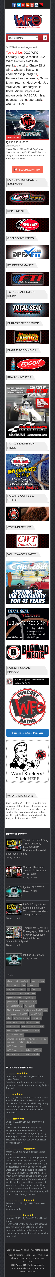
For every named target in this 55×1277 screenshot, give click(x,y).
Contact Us (43, 1255)
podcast (11, 99)
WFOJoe (19, 104)
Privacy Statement (15, 1255)
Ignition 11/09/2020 (17, 142)
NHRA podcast (33, 1022)
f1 (36, 74)
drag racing (33, 985)
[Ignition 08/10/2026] (14, 959)
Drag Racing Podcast (16, 989)
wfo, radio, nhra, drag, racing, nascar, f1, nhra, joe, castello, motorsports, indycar (26, 1040)
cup (42, 981)
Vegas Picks (12, 1035)
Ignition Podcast (14, 998)
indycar (27, 998)
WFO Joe (11, 1054)
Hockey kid (34, 82)
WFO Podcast (13, 137)
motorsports (14, 95)
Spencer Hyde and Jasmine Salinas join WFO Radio (34, 870)
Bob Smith (24, 981)
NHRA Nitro (36, 1018)
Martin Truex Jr (13, 1010)
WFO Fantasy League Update (19, 1050)
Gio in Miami (12, 993)
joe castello (12, 1002)
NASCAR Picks (36, 1014)
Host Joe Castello (27, 993)
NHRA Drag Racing (21, 1018)
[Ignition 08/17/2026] (14, 892)
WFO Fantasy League (16, 1046)
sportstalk (35, 99)
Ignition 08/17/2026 (33, 887)
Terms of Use (30, 1255)
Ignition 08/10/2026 (33, 955)
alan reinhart (12, 981)
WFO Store (27, 1261)
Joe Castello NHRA (28, 1002)
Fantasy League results (22, 78)
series (10, 1031)
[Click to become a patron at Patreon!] (27, 174)
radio (41, 1026)
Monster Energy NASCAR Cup (34, 1010)
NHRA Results (13, 1026)
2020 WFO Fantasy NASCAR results (26, 61)
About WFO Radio (19, 1258)
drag (30, 74)
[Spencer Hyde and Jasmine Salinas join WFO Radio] (14, 872)
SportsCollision (21, 1031)
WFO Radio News (36, 1258)
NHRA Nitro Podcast (15, 1022)
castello (22, 65)
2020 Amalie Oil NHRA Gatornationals (27, 1265)
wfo (8, 104)
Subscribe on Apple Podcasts (27, 733)
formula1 (36, 989)
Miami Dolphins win (27, 91)
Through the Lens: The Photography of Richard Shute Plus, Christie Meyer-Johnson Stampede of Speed (27, 935)
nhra (41, 95)
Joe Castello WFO (14, 1006)
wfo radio (35, 1054)
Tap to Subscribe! (27, 1272)
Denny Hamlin (13, 985)
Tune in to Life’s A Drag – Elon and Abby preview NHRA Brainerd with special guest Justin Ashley (27, 847)
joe (33, 998)
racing (23, 99)
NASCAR (30, 95)
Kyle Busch (29, 1006)
